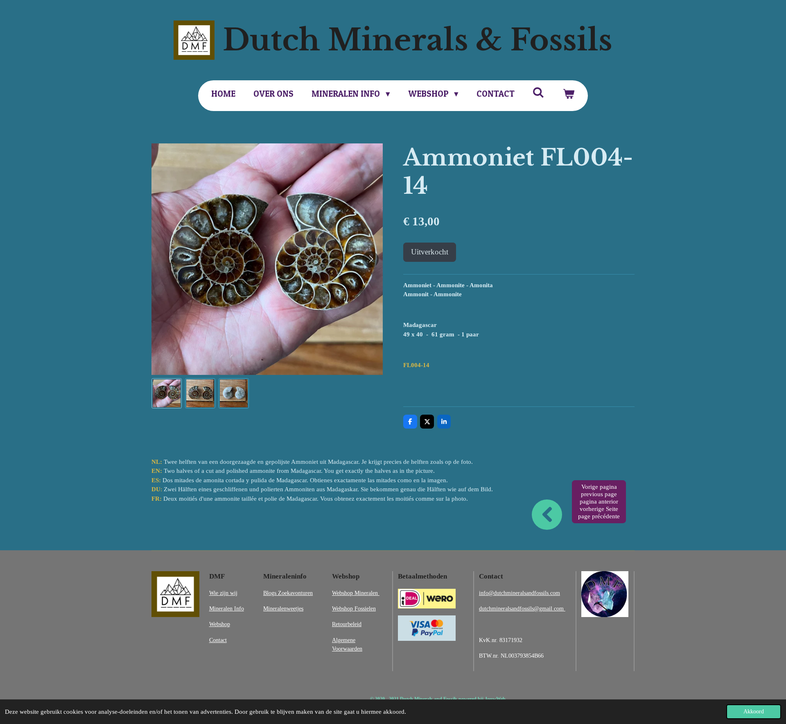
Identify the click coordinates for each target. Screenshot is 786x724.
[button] (166, 393)
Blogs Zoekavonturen (288, 593)
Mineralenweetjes (283, 608)
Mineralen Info (226, 608)
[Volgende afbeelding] (370, 259)
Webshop (219, 624)
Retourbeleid (346, 624)
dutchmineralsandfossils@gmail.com (522, 608)
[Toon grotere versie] (175, 594)
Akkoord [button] (753, 711)
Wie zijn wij (223, 593)
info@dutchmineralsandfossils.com (519, 593)
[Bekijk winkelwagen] (568, 94)
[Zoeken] (538, 92)
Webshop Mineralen (355, 593)
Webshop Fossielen (354, 608)
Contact (218, 640)
